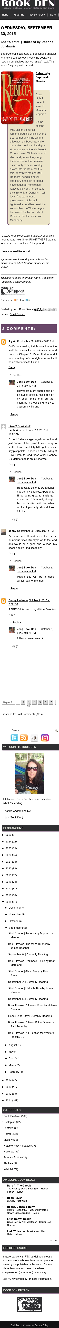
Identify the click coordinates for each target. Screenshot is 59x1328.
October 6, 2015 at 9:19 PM (35, 480)
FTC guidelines (34, 1256)
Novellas (9, 1151)
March (13, 1065)
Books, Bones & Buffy (21, 1207)
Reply (12, 367)
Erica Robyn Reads (19, 1219)
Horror (7, 1134)
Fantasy (8, 1128)
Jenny (12, 531)
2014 (9, 1080)
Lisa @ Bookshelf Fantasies (19, 428)
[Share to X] (52, 309)
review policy (19, 1279)
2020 (9, 868)
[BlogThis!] (48, 309)
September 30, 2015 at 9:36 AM (35, 341)
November (15, 914)
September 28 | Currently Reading (28, 954)
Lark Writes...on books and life (26, 1231)
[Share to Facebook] (55, 309)
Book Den (15, 1325)
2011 (9, 1100)
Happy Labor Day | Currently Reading (30, 1016)
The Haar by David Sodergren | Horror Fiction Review (27, 1190)
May (11, 1052)
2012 (9, 1093)
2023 (9, 848)
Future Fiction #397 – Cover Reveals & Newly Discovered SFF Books (27, 1211)
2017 (9, 888)
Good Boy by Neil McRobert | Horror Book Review (29, 1223)
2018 (9, 882)
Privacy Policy (42, 1325)
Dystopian (9, 1122)
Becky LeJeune (18, 600)
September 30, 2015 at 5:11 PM (35, 531)
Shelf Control (8, 53)
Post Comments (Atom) (30, 714)
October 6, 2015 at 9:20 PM (35, 631)
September (15, 928)
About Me (19, 14)
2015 (9, 902)
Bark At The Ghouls (19, 1185)
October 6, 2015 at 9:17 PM (35, 383)
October (14, 921)
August (13, 1045)
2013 (9, 1087)
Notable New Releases (17, 1145)
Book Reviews (12, 1116)
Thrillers (8, 1163)
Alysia (12, 341)
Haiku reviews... (15, 1234)
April (12, 1058)
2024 (9, 841)
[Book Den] (29, 1311)
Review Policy (37, 14)
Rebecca (41, 73)
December (15, 907)
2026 (9, 835)
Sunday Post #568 (17, 1200)
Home (5, 14)
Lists (53, 14)
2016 (9, 895)
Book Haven (14, 1198)
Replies (16, 375)
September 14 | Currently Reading (28, 999)
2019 (9, 875)
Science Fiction (13, 1157)
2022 (9, 855)
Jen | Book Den (26, 381)
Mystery (8, 1140)
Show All (53, 1240)
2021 (9, 861)
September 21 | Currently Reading (28, 982)
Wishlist (8, 1169)
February (14, 1072)
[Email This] (45, 309)
